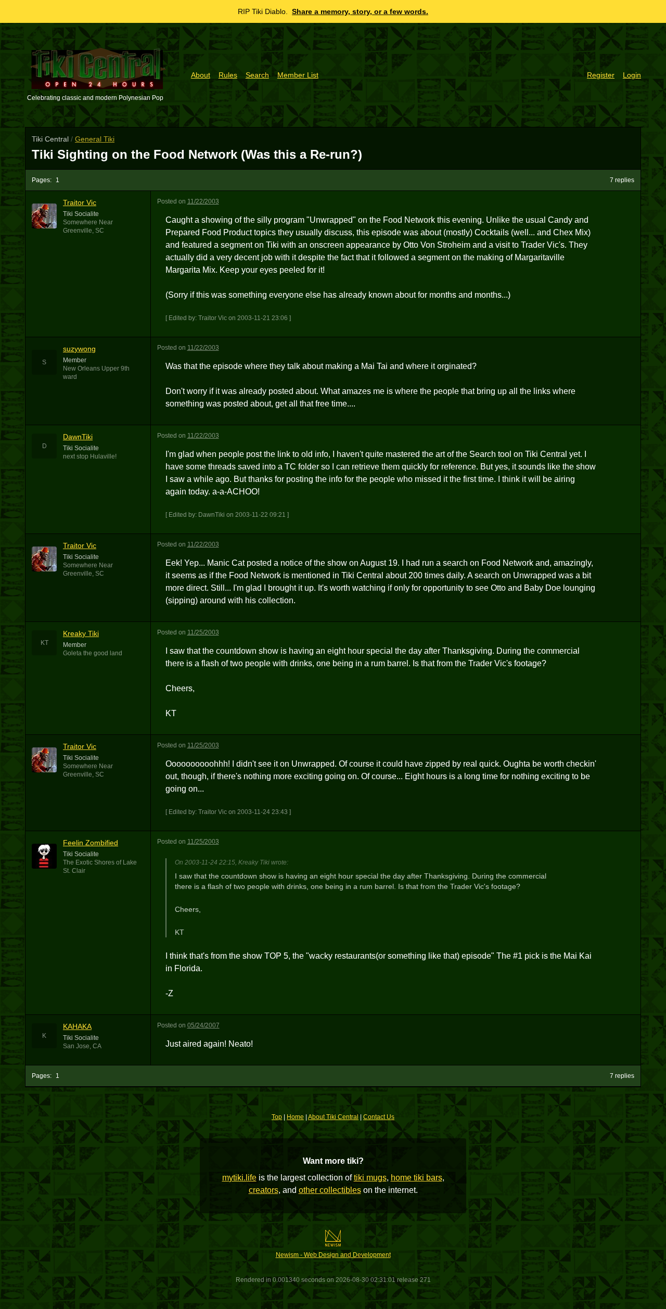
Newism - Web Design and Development (333, 1255)
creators (263, 1190)
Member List (297, 75)
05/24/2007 (203, 1025)
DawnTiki (78, 437)
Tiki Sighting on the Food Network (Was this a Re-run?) (197, 154)
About (200, 75)
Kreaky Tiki (81, 633)
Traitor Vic (79, 202)
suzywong (79, 349)
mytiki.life (239, 1177)
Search (257, 75)
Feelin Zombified (90, 842)
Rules (228, 75)
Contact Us (378, 1117)
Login (632, 75)
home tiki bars (416, 1177)
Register (600, 75)
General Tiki (94, 139)
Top (277, 1117)
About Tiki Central (333, 1117)
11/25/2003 (203, 632)
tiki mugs (370, 1177)
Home (295, 1117)
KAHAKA (77, 1026)
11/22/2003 (203, 201)
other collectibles (330, 1190)
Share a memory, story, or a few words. (360, 11)
